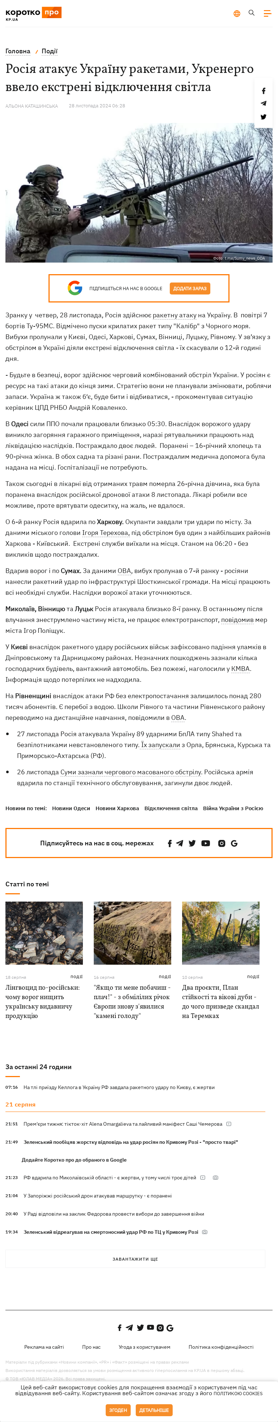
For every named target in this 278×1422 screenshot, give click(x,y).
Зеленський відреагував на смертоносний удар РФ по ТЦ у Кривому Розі (111, 1232)
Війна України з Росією (233, 808)
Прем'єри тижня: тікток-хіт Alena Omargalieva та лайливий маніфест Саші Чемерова (123, 1124)
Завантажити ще (135, 1259)
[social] (170, 843)
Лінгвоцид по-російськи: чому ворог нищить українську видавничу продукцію (42, 1002)
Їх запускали (160, 745)
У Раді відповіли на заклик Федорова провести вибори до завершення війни (114, 1214)
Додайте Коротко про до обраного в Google (74, 1160)
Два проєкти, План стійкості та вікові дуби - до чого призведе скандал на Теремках (220, 1002)
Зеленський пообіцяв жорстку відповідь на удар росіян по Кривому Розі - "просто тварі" (131, 1142)
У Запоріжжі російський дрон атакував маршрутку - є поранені (98, 1195)
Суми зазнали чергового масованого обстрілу (130, 772)
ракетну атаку (175, 315)
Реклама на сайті (44, 1347)
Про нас (91, 1347)
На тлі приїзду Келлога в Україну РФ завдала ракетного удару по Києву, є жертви (119, 1087)
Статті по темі (27, 884)
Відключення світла (171, 808)
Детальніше (154, 1410)
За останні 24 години (38, 1067)
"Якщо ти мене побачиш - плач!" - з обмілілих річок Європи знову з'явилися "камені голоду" (132, 1002)
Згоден (118, 1410)
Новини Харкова (117, 808)
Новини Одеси (71, 808)
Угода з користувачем (144, 1347)
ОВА (124, 570)
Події (77, 976)
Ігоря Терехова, (106, 532)
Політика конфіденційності (221, 1347)
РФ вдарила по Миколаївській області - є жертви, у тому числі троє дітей (110, 1177)
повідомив (237, 619)
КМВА (240, 668)
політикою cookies (238, 1393)
